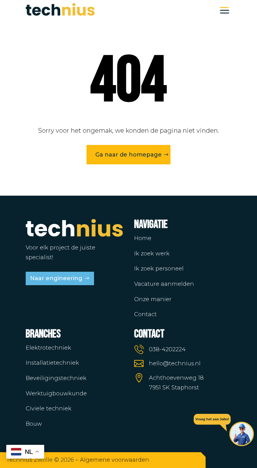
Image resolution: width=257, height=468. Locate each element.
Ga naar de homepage (128, 154)
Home (142, 238)
